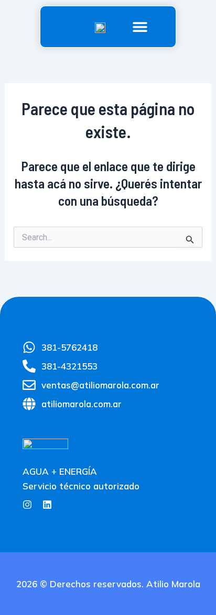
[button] (140, 27)
